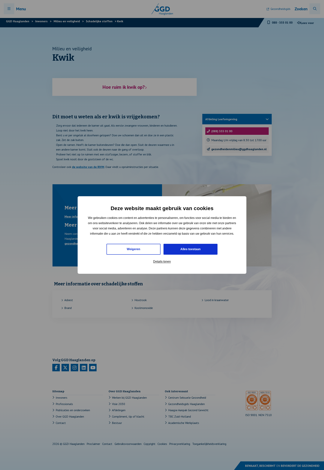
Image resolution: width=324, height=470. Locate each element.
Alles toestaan (190, 249)
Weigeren (133, 249)
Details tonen (162, 261)
